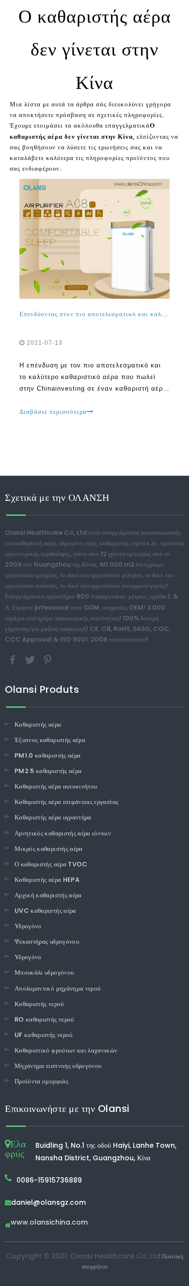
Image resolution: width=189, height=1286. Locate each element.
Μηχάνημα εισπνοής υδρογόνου (58, 1065)
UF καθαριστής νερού (44, 1034)
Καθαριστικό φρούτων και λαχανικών (66, 1050)
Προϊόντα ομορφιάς (41, 1081)
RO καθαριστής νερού (44, 1019)
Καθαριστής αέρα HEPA (47, 879)
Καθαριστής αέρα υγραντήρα (53, 817)
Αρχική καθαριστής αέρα (48, 895)
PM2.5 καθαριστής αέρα (48, 770)
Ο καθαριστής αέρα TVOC (51, 864)
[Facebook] (13, 659)
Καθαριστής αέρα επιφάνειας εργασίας (66, 801)
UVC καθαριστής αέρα (46, 910)
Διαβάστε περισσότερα (53, 411)
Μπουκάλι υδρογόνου (44, 972)
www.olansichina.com (49, 1223)
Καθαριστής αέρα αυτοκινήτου (56, 786)
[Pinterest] (47, 659)
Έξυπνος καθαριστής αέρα (50, 740)
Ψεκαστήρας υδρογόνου (47, 941)
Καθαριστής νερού (39, 1003)
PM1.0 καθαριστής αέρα (47, 755)
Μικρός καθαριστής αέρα (49, 848)
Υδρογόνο (28, 926)
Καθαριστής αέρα (38, 724)
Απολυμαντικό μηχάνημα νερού (57, 988)
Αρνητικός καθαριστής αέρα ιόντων (63, 833)
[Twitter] (31, 659)
